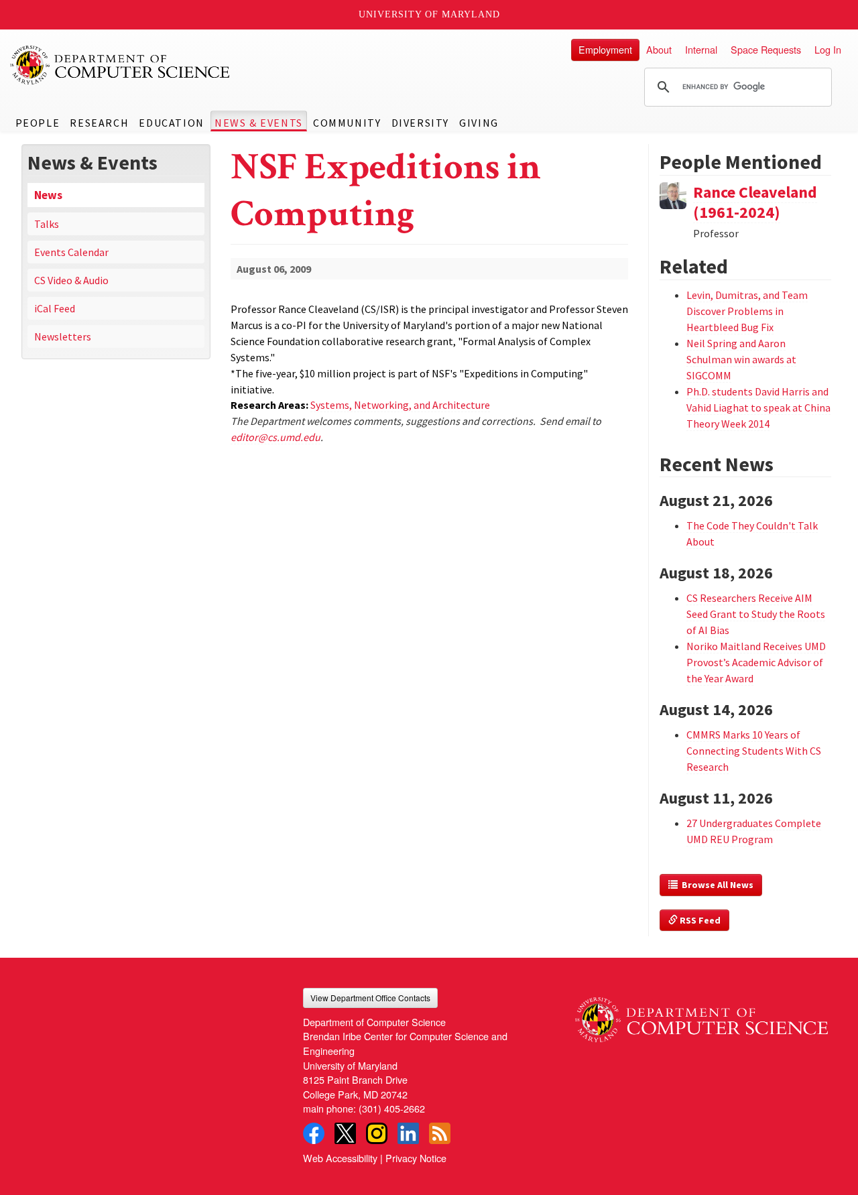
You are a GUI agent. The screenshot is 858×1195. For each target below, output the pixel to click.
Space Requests (766, 49)
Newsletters (62, 336)
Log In (827, 49)
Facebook (313, 1133)
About (659, 49)
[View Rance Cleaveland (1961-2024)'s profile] (673, 193)
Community (347, 122)
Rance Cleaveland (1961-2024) (755, 202)
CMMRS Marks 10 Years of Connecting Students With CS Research (753, 750)
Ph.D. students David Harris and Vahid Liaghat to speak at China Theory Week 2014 (758, 407)
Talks (46, 224)
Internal (701, 49)
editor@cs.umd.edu (275, 437)
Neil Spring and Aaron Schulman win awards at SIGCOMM (741, 359)
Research (99, 122)
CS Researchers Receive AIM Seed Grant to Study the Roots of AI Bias (755, 614)
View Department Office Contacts (370, 997)
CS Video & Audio (71, 280)
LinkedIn (408, 1133)
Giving (479, 122)
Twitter (345, 1133)
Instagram (376, 1133)
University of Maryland (429, 14)
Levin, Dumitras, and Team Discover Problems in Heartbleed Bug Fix (747, 311)
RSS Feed (699, 920)
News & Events (258, 122)
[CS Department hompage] (701, 1015)
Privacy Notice (415, 1158)
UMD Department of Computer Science (120, 65)
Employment (605, 49)
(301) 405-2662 (392, 1108)
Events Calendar (71, 252)
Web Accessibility (340, 1158)
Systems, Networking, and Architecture (400, 405)
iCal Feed (54, 308)
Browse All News (715, 885)
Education (171, 122)
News (48, 195)
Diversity (420, 122)
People (37, 122)
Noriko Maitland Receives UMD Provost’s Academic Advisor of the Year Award (756, 662)
